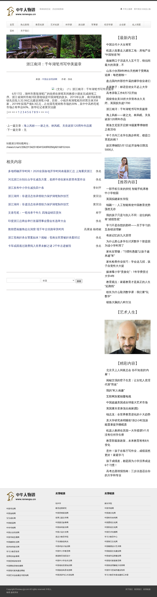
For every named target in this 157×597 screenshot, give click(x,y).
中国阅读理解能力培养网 (115, 565)
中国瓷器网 (11, 523)
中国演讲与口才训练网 (65, 574)
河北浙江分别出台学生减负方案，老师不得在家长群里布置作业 (46, 179)
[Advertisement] (62, 261)
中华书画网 (11, 527)
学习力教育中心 (111, 536)
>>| (47, 112)
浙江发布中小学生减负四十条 (26, 187)
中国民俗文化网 (111, 527)
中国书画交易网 (12, 537)
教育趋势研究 (61, 508)
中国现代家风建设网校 (15, 570)
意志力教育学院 (62, 536)
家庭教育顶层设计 (63, 555)
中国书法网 (11, 508)
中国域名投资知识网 (64, 565)
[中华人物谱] (21, 11)
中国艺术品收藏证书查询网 (17, 575)
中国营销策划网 (62, 513)
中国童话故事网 (62, 522)
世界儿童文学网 (62, 517)
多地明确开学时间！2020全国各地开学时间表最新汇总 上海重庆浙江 (50, 171)
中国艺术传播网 (111, 532)
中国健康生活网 (12, 542)
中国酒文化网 (110, 513)
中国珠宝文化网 (111, 541)
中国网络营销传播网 (14, 565)
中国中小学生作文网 (64, 560)
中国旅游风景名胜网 (64, 570)
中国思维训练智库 (13, 561)
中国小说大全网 (62, 532)
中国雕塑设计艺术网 (113, 546)
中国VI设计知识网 (63, 546)
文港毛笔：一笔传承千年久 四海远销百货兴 (34, 212)
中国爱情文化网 (111, 522)
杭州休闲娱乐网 (12, 546)
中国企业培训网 (49, 79)
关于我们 (129, 589)
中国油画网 (11, 513)
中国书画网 (109, 508)
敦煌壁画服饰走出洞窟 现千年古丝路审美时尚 (36, 229)
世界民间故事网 (12, 556)
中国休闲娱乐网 (62, 527)
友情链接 (147, 589)
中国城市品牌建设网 (113, 555)
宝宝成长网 (11, 518)
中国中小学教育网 (63, 551)
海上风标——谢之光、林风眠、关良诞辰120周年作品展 (58, 125)
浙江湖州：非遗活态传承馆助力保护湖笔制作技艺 (38, 196)
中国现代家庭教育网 (113, 560)
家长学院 (108, 503)
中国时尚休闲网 (111, 517)
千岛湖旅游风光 (62, 541)
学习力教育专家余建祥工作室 (116, 574)
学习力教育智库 (12, 551)
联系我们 (138, 589)
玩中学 (58, 503)
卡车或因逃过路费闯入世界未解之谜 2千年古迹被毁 (39, 246)
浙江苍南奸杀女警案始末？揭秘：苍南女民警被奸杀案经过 (44, 237)
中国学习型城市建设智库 (115, 570)
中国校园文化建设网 (113, 551)
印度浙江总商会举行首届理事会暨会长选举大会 (37, 221)
